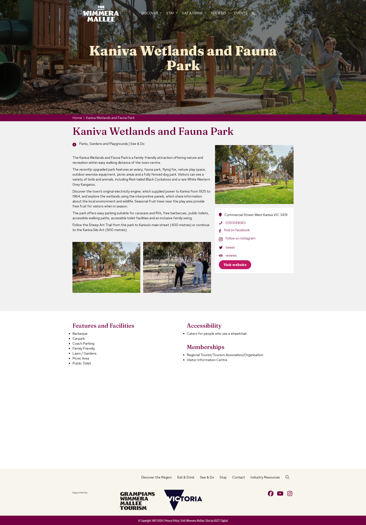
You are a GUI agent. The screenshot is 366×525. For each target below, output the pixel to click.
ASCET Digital (221, 521)
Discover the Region (156, 477)
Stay (223, 477)
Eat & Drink (185, 477)
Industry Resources (265, 477)
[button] (288, 477)
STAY (170, 13)
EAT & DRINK (193, 13)
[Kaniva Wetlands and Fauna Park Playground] (106, 267)
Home (77, 118)
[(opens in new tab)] (137, 500)
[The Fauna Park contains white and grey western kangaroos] (177, 267)
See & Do (207, 477)
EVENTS (241, 13)
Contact (238, 477)
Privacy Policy (172, 521)
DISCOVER (150, 13)
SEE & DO (219, 13)
